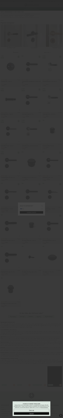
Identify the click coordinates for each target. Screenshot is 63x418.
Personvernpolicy (44, 407)
